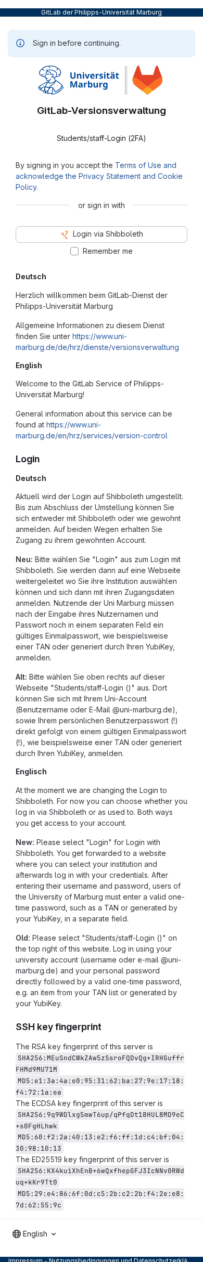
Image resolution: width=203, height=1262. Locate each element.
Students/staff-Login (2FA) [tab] (101, 138)
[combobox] (34, 1234)
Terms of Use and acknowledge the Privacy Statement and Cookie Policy (99, 176)
